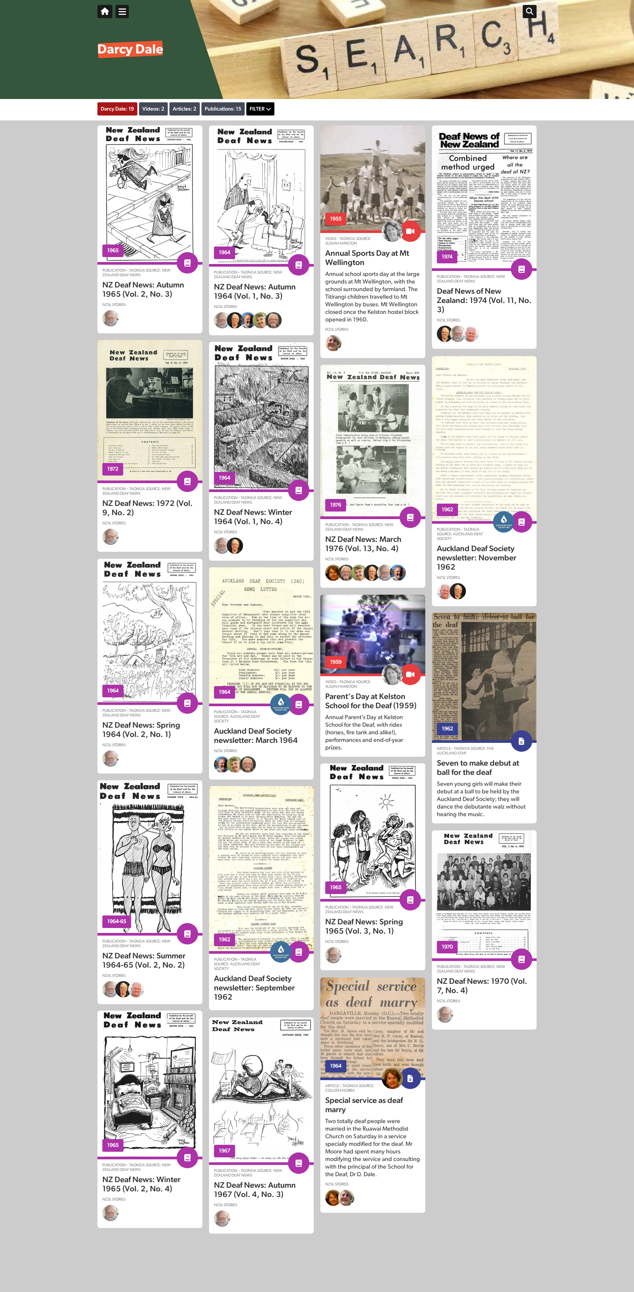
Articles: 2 (184, 109)
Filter (257, 109)
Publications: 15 (223, 109)
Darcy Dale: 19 (117, 109)
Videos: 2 (153, 109)
